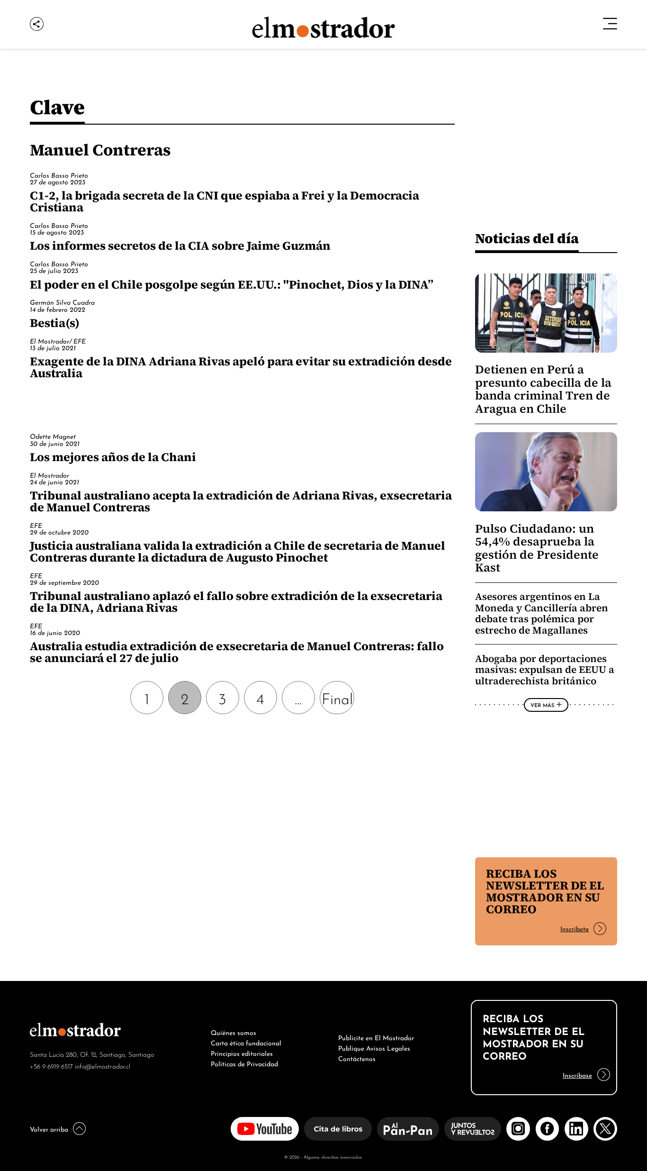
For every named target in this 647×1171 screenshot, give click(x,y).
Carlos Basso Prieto (59, 175)
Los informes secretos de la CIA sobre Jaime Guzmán (180, 245)
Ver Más (542, 704)
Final (337, 697)
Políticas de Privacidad (244, 1063)
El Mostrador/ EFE (58, 340)
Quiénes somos (233, 1031)
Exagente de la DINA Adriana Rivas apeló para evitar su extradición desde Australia (241, 367)
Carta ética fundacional (246, 1042)
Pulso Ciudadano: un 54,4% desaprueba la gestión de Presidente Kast (537, 548)
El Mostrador (49, 475)
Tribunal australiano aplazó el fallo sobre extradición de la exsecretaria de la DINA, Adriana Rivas (236, 602)
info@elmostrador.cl (102, 1065)
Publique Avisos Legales (374, 1047)
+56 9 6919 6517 (51, 1065)
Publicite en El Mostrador (376, 1037)
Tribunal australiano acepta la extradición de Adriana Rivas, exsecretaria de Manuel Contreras (241, 501)
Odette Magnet (53, 436)
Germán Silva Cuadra (62, 302)
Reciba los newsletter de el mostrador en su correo (545, 891)
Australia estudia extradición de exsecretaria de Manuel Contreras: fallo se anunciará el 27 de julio (237, 652)
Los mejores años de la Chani (113, 457)
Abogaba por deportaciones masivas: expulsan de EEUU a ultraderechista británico (544, 670)
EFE (36, 525)
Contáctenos (357, 1057)
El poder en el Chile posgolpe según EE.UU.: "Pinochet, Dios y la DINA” (231, 284)
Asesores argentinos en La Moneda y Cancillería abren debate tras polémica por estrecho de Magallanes (541, 613)
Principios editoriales (242, 1052)
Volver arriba (49, 1128)
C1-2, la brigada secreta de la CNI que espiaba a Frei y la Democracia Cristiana (224, 201)
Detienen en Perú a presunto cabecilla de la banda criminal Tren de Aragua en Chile (543, 389)
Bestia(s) (55, 323)
